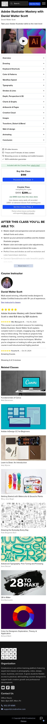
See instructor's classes (10, 302)
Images (6, 118)
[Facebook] (8, 687)
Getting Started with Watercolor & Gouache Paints (22, 496)
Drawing (6, 63)
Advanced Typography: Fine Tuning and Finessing (22, 563)
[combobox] (19, 3)
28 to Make (5, 597)
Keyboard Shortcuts (11, 68)
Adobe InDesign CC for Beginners (15, 431)
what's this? (35, 165)
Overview (7, 58)
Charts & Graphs (10, 101)
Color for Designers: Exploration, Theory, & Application (19, 632)
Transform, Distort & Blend (14, 123)
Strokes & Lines (9, 90)
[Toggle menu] (43, 3)
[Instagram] (13, 687)
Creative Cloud (9, 112)
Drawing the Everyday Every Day (14, 530)
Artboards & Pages (11, 107)
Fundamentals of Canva (11, 397)
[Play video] (23, 41)
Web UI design (9, 129)
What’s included (29, 213)
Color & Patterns (10, 74)
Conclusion (7, 140)
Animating (7, 134)
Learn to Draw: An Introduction (14, 462)
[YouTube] (3, 687)
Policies (23, 721)
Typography (8, 85)
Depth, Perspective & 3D (13, 96)
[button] (41, 718)
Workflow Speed (10, 79)
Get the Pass (35, 4)
